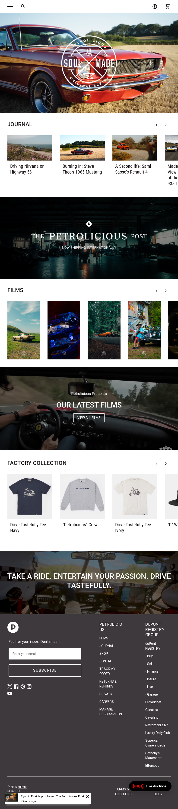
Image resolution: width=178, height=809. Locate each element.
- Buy (149, 656)
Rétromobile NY (156, 725)
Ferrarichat (153, 702)
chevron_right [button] (166, 125)
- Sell (149, 664)
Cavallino (152, 717)
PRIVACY (106, 694)
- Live (149, 687)
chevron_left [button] (156, 125)
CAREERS (106, 702)
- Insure (150, 679)
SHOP (103, 653)
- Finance (152, 671)
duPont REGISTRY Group (17, 791)
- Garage (151, 694)
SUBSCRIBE (45, 670)
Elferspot (152, 765)
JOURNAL (106, 646)
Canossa (151, 710)
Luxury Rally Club (157, 733)
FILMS (103, 638)
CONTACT (106, 661)
